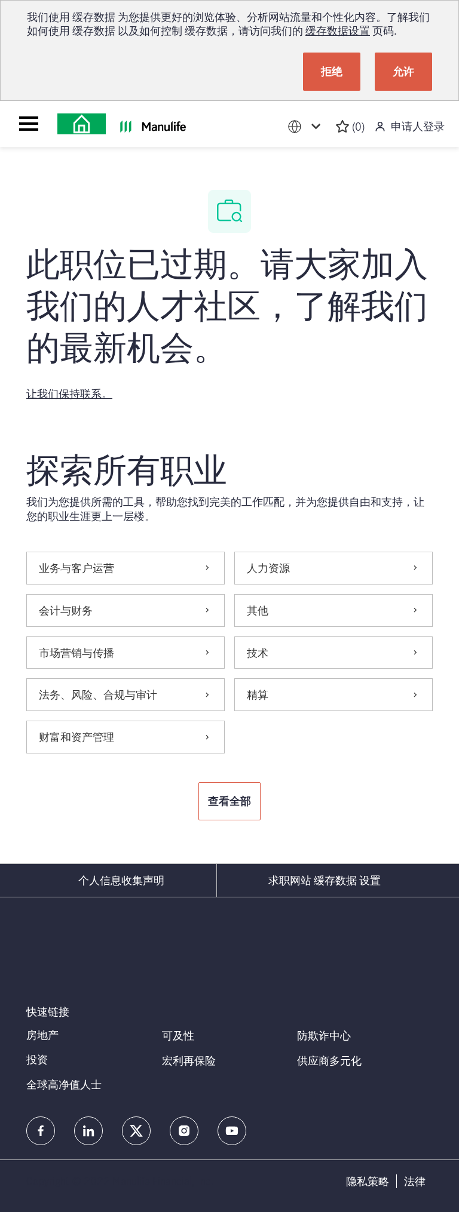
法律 (415, 1181)
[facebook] (40, 1130)
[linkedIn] (88, 1130)
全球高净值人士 (64, 1084)
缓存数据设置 (337, 30)
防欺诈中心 (324, 1035)
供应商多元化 (329, 1060)
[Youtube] (232, 1130)
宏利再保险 (189, 1060)
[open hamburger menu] (28, 123)
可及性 (178, 1035)
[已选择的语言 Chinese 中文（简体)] (306, 127)
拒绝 (331, 71)
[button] (229, 801)
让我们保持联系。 (69, 393)
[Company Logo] (81, 123)
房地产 (42, 1035)
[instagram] (184, 1130)
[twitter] (136, 1130)
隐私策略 (367, 1181)
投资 (37, 1059)
